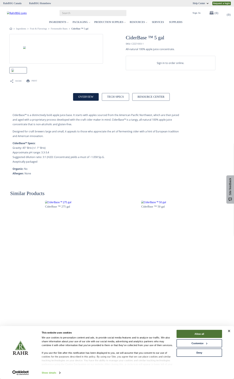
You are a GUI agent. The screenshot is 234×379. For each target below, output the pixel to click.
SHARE (18, 81)
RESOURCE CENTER (151, 96)
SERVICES (158, 22)
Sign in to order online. (170, 63)
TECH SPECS (115, 96)
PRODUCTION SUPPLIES (108, 22)
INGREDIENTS (57, 22)
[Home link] (11, 28)
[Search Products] (122, 13)
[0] (226, 13)
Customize (197, 343)
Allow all (199, 334)
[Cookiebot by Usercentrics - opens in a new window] (21, 372)
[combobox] (93, 13)
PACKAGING (80, 22)
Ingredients (21, 29)
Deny (199, 352)
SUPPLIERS (175, 22)
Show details (49, 372)
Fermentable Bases (59, 29)
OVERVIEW (85, 96)
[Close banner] (229, 331)
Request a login (221, 3)
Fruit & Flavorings (38, 29)
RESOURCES (137, 22)
